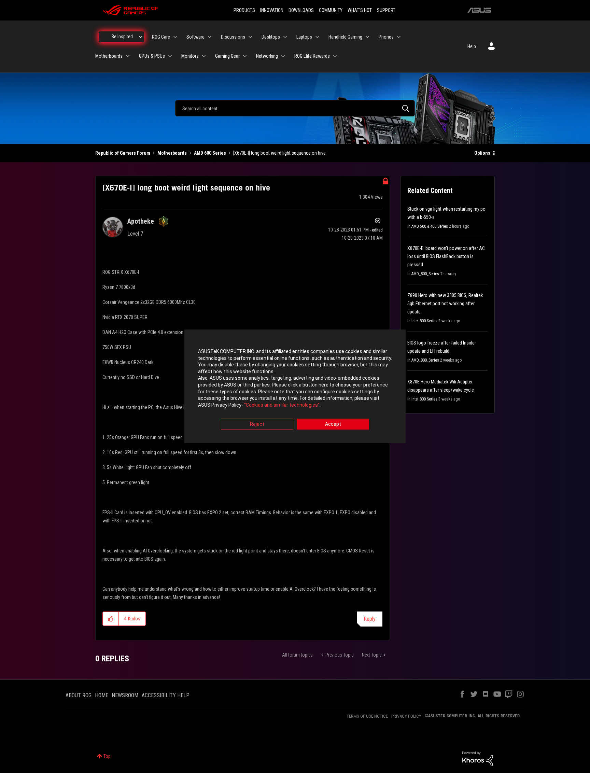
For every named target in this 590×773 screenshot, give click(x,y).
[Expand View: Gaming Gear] (244, 56)
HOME (101, 695)
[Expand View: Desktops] (285, 37)
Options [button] (482, 153)
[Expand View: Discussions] (250, 37)
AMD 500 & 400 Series (429, 226)
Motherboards (172, 153)
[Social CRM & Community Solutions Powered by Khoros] (477, 758)
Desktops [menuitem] (271, 37)
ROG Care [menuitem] (161, 37)
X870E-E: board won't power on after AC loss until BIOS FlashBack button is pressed (446, 256)
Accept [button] (333, 424)
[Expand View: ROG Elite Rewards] (335, 56)
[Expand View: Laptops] (317, 37)
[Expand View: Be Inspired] (140, 37)
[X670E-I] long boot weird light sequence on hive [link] (279, 153)
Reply (370, 619)
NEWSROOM (125, 695)
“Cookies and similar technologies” (282, 405)
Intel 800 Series (424, 321)
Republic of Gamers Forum (122, 153)
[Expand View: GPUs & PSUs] (170, 56)
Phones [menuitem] (386, 37)
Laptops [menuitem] (304, 37)
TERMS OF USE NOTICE (367, 716)
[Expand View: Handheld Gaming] (367, 37)
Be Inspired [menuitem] (122, 36)
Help (471, 46)
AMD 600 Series (210, 153)
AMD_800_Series (425, 273)
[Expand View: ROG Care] (175, 37)
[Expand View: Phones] (398, 37)
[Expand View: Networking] (283, 56)
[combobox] (295, 108)
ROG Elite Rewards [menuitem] (312, 56)
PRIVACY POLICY (406, 716)
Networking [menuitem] (267, 56)
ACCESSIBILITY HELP (165, 695)
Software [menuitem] (195, 37)
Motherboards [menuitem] (109, 56)
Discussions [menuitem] (233, 37)
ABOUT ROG (79, 695)
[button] (111, 619)
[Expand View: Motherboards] (127, 56)
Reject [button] (257, 424)
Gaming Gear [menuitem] (227, 56)
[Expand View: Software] (209, 37)
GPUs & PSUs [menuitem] (152, 56)
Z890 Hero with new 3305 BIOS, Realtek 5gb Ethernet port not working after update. (445, 303)
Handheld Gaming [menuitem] (345, 37)
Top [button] (107, 756)
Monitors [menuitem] (190, 56)
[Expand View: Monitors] (203, 56)
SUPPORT (386, 10)
